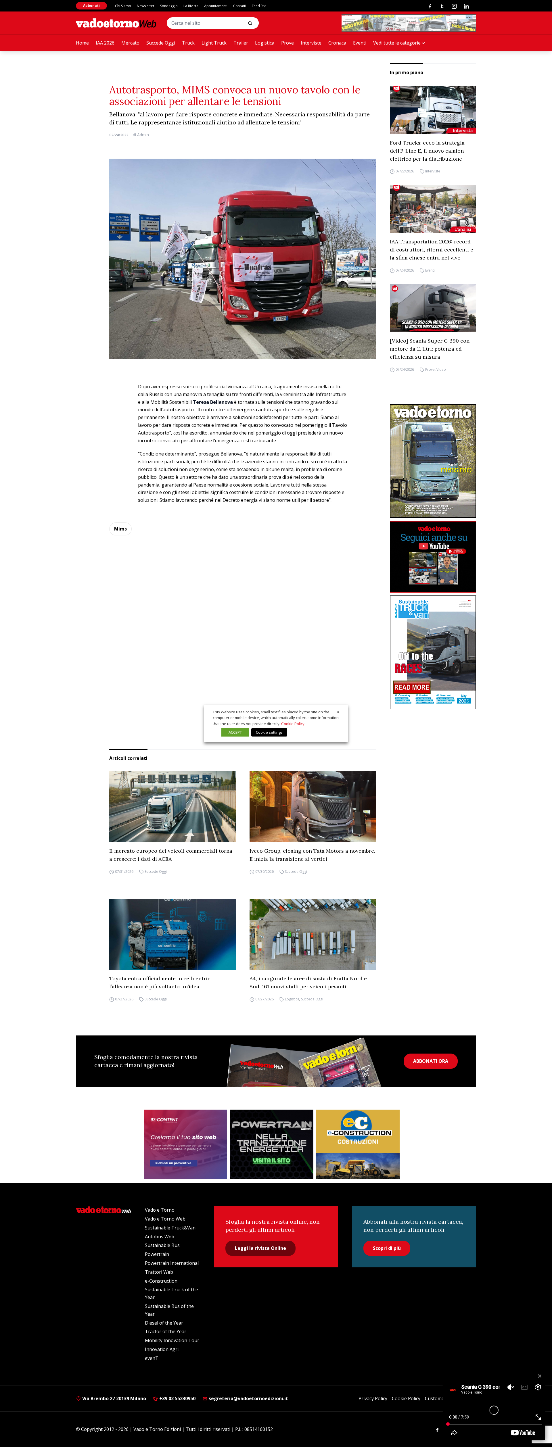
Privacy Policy (373, 1398)
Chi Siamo (123, 5)
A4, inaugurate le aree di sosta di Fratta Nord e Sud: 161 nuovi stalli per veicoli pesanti (308, 982)
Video (441, 369)
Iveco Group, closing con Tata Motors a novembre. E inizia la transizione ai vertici (312, 855)
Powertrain (157, 1254)
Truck (188, 43)
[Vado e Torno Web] (116, 23)
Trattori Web (159, 1272)
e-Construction (161, 1281)
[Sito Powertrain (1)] (271, 1144)
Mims (120, 529)
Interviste (311, 43)
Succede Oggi (160, 43)
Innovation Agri (162, 1349)
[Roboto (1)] (433, 557)
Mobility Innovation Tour (172, 1340)
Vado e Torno (160, 1210)
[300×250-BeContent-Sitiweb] (185, 1144)
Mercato (130, 43)
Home (82, 43)
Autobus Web (159, 1236)
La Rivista (190, 5)
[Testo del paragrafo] (409, 23)
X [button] (338, 711)
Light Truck (214, 43)
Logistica (264, 43)
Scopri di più (387, 1248)
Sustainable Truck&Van (170, 1228)
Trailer (240, 43)
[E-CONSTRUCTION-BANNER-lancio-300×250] (358, 1144)
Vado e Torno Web (165, 1219)
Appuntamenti (215, 5)
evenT (151, 1358)
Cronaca (337, 43)
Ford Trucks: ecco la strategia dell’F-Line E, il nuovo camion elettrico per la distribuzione (427, 150)
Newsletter (145, 5)
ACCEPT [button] (235, 732)
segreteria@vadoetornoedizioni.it (248, 1398)
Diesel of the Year (164, 1323)
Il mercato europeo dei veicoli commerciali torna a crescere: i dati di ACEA (170, 855)
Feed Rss (259, 5)
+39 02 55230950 (176, 1398)
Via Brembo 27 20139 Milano (113, 1398)
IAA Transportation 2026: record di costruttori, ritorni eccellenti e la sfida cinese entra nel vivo (431, 249)
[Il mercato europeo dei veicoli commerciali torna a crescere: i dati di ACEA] (172, 807)
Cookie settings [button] (269, 732)
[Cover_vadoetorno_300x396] (433, 461)
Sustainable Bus (162, 1245)
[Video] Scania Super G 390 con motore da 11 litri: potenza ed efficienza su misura (429, 348)
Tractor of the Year (165, 1331)
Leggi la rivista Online (260, 1248)
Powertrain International (172, 1263)
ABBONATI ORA (430, 1061)
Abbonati (91, 5)
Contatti (239, 5)
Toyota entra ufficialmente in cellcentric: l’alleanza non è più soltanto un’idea (160, 982)
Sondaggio (169, 5)
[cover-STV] (433, 652)
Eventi (359, 43)
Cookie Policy (406, 1398)
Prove (287, 43)
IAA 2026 (105, 43)
